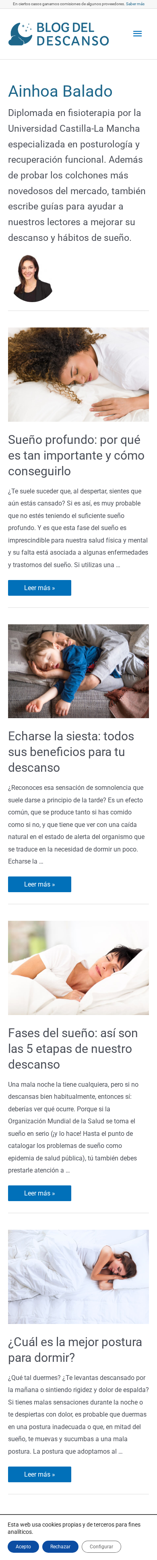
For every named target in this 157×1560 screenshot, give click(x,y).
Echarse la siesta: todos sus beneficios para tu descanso (71, 752)
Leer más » (40, 588)
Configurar (101, 1547)
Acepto (23, 1547)
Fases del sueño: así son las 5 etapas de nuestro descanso (73, 1048)
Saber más (135, 4)
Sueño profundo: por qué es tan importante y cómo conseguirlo (76, 455)
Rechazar (60, 1547)
